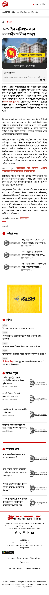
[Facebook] (16, 533)
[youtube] (32, 533)
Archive (12, 568)
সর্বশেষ (8, 320)
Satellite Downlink (32, 568)
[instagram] (24, 533)
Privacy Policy (35, 558)
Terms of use (22, 558)
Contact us (24, 562)
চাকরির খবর (37, 12)
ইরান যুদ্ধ (16, 12)
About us (11, 558)
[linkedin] (28, 533)
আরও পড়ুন (11, 373)
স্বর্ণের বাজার (26, 12)
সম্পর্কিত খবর (12, 449)
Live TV (20, 568)
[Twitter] (19, 533)
